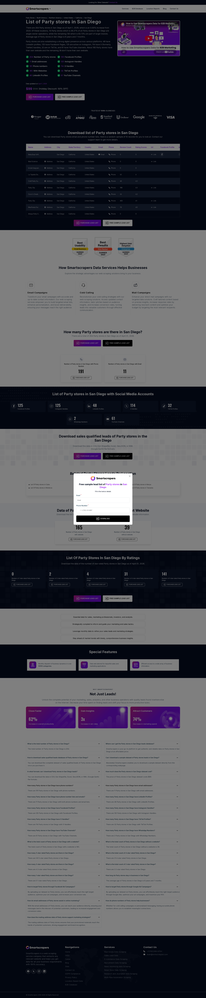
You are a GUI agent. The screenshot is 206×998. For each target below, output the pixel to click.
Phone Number (82, 505)
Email (78, 495)
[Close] (130, 476)
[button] (78, 510)
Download (105, 519)
